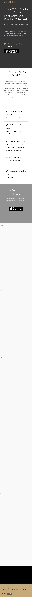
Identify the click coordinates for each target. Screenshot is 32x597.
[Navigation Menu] (27, 2)
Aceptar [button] (9, 593)
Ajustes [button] (4, 593)
